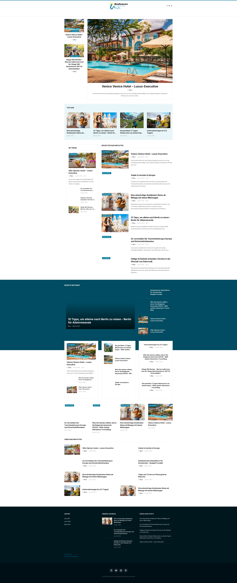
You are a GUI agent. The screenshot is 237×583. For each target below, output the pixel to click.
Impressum (68, 554)
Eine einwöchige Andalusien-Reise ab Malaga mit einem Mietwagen (75, 132)
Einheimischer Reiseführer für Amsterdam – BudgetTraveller (160, 292)
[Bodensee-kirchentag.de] (118, 5)
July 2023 (67, 518)
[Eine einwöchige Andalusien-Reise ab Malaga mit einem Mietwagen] (78, 120)
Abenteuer (97, 405)
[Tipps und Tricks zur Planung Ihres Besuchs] (128, 477)
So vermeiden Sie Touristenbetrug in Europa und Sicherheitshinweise (87, 189)
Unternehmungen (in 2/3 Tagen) (157, 132)
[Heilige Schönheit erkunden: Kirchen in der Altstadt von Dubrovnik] (74, 200)
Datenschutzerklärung (71, 556)
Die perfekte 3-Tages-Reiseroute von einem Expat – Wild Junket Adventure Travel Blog (131, 132)
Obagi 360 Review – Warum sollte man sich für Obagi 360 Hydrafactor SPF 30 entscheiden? (74, 64)
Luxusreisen (74, 31)
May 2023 (67, 524)
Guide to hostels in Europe (143, 175)
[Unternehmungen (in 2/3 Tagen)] (158, 120)
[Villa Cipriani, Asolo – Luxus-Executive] (82, 160)
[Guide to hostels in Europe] (115, 181)
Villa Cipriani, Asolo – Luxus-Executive (81, 172)
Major (75, 39)
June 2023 (67, 521)
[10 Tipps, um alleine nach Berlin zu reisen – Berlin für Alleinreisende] (105, 120)
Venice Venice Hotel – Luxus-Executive (74, 36)
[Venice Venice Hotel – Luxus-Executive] (74, 25)
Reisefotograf (75, 56)
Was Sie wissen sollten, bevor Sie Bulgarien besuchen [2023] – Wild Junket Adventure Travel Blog (159, 306)
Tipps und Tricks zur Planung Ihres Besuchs (152, 476)
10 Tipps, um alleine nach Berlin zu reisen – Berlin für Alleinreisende (104, 132)
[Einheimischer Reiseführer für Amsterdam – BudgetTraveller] (143, 292)
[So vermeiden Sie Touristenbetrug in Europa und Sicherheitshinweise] (74, 190)
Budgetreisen (107, 173)
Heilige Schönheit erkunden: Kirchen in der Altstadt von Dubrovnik (87, 199)
